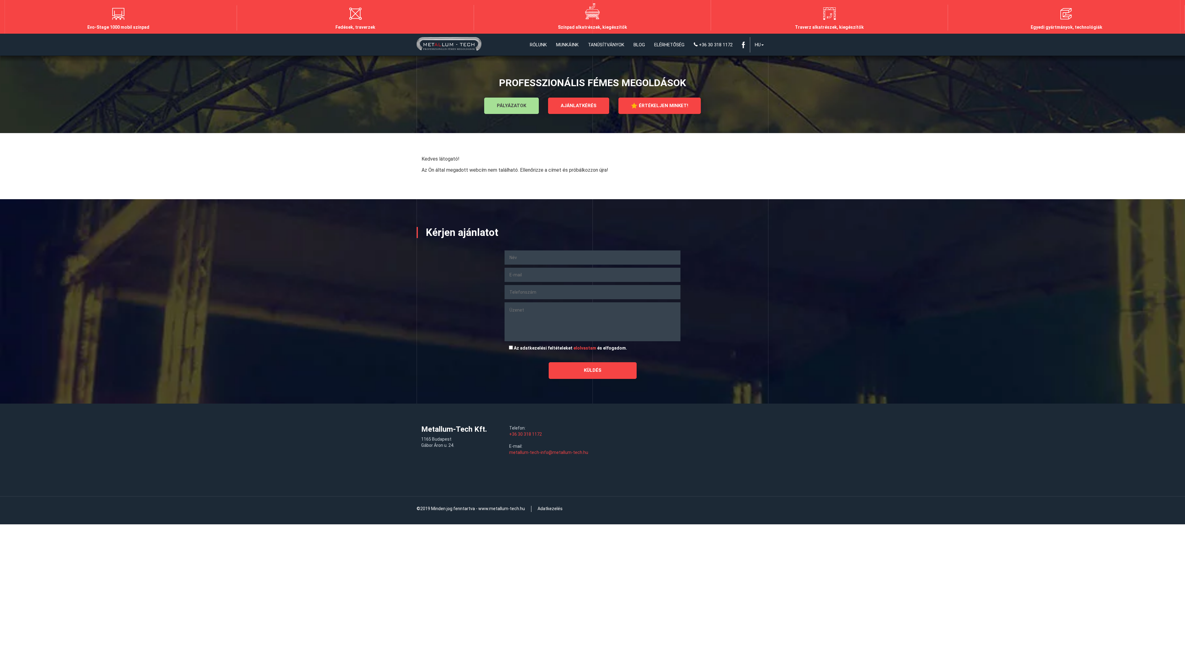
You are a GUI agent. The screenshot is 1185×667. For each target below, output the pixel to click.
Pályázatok (511, 105)
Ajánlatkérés (579, 105)
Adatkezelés (550, 508)
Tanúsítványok (606, 45)
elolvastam (584, 348)
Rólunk (538, 45)
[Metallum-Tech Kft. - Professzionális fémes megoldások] (449, 44)
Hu (758, 45)
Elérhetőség (669, 45)
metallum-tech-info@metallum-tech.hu (548, 452)
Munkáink (567, 45)
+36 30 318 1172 (715, 45)
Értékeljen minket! (663, 105)
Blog (639, 45)
